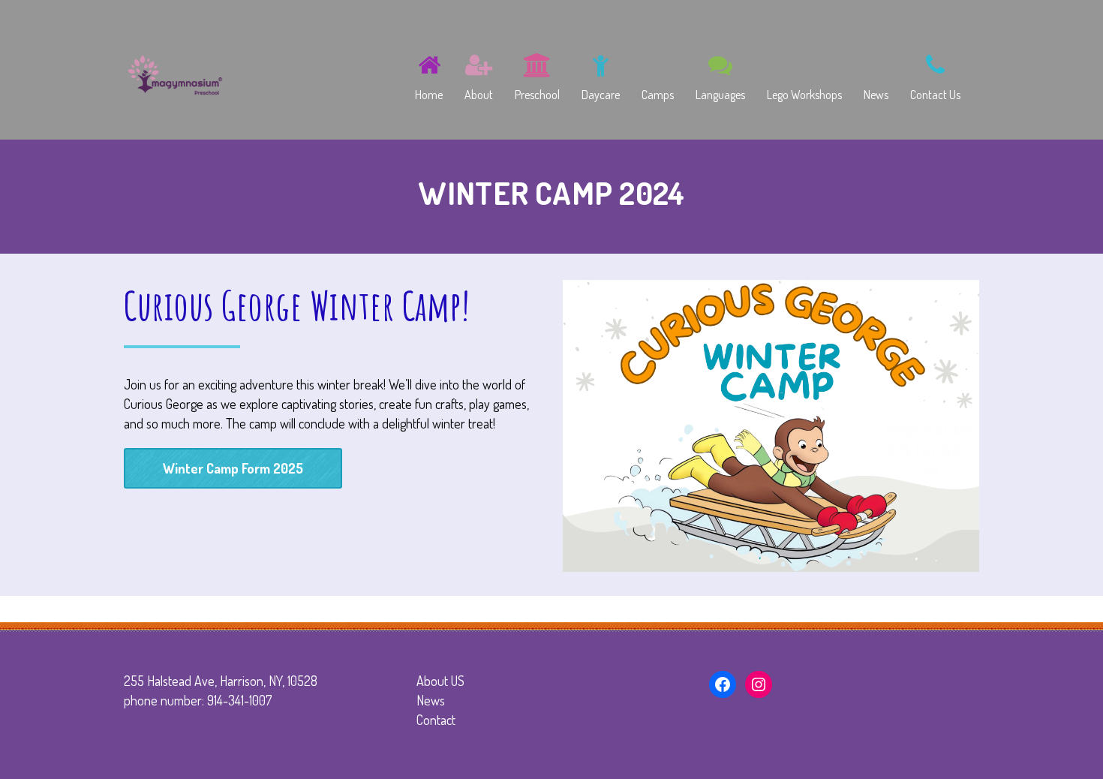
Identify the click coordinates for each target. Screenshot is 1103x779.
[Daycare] (601, 74)
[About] (478, 74)
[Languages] (720, 74)
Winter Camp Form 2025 (233, 468)
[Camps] (658, 74)
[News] (876, 74)
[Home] (429, 74)
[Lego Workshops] (804, 74)
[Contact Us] (935, 74)
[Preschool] (537, 74)
